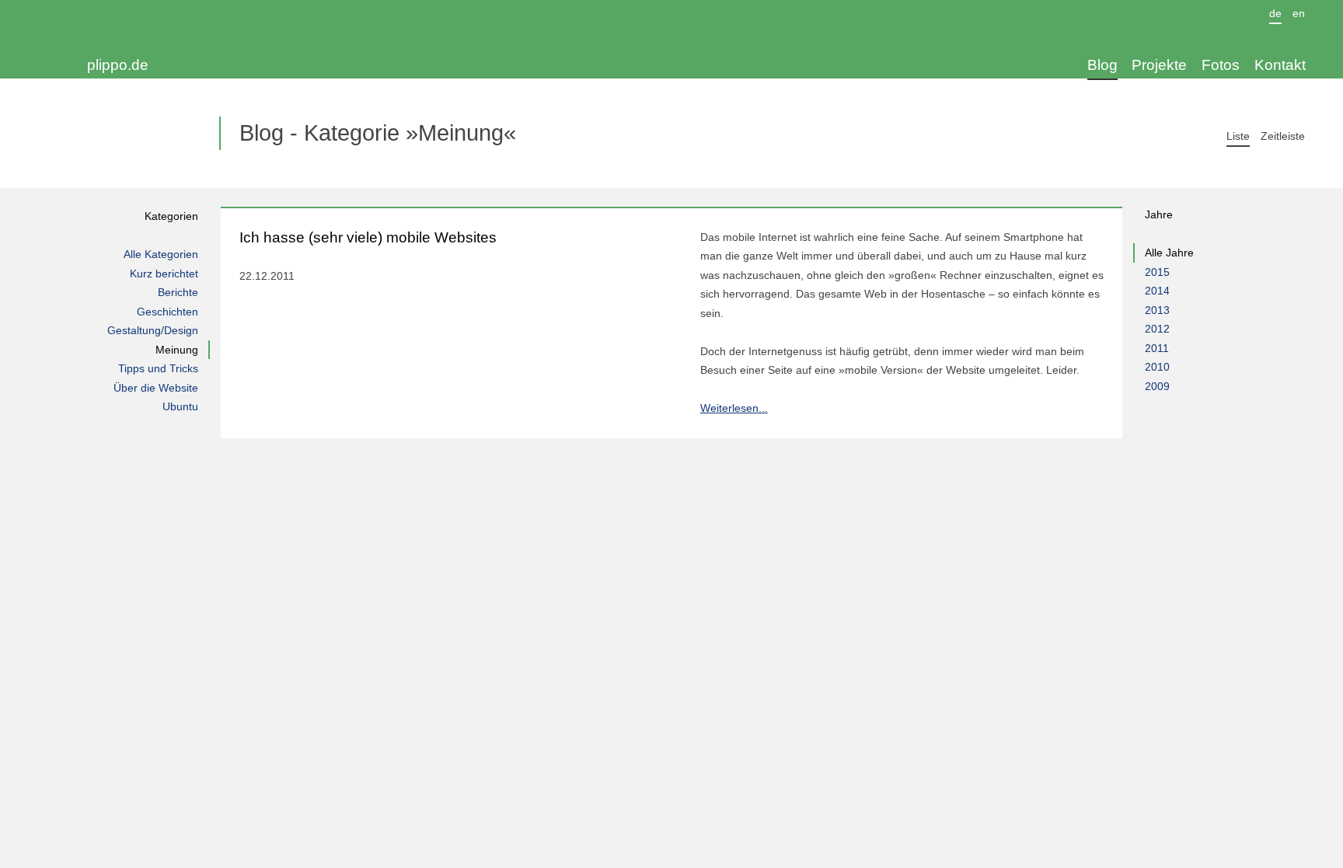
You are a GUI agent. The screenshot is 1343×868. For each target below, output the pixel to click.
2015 (1157, 272)
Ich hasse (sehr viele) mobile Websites (368, 237)
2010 (1157, 367)
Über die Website (155, 388)
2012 (1157, 328)
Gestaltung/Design (152, 330)
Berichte (177, 292)
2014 (1157, 290)
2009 (1157, 386)
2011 (1157, 348)
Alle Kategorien (160, 254)
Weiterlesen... (734, 408)
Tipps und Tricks (157, 368)
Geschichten (167, 311)
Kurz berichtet (163, 273)
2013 (1157, 310)
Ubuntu (179, 406)
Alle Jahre (1169, 252)
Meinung (176, 349)
